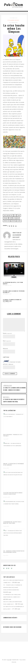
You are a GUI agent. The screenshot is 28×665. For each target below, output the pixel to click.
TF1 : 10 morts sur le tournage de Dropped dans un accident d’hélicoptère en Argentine (12, 587)
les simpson (16, 218)
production (7, 220)
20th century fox (8, 215)
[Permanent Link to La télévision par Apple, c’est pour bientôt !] (14, 280)
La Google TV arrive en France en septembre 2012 (12, 300)
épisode (6, 218)
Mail (7, 341)
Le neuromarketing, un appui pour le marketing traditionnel (12, 522)
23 (15, 215)
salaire (19, 220)
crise (19, 215)
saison (13, 220)
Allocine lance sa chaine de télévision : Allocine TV (14, 291)
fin (10, 218)
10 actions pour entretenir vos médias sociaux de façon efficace (12, 493)
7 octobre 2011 (13, 18)
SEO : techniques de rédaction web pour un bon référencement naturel (13, 551)
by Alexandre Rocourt (13, 20)
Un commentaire (13, 22)
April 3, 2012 (6, 302)
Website (5, 348)
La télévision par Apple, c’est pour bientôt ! (13, 283)
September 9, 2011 (7, 293)
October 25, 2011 (7, 285)
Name (7, 333)
